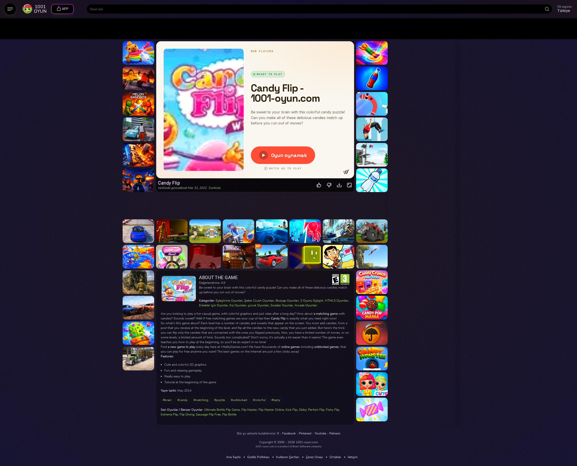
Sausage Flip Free (208, 414)
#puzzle (219, 400)
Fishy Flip (332, 410)
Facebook (289, 434)
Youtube (320, 434)
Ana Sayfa (233, 457)
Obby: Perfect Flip (311, 410)
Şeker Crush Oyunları (259, 300)
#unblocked (239, 400)
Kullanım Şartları (287, 457)
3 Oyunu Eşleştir (311, 300)
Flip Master (249, 410)
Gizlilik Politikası (258, 457)
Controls (215, 188)
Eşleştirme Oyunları (229, 300)
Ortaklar (335, 457)
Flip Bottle (229, 414)
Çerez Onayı (314, 457)
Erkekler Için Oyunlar (213, 305)
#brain (167, 400)
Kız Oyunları (237, 305)
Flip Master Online (271, 410)
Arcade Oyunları (306, 305)
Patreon (334, 434)
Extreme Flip (169, 414)
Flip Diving (187, 414)
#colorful (259, 400)
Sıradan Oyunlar (281, 305)
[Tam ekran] (349, 185)
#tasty (275, 400)
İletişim (353, 457)
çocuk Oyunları (258, 305)
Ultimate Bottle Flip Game (222, 410)
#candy (182, 400)
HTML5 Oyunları (336, 300)
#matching (200, 400)
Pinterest (305, 434)
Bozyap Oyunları (287, 300)
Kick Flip (291, 410)
